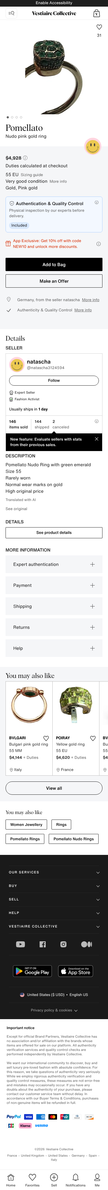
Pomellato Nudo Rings (73, 839)
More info (58, 181)
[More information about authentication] (96, 202)
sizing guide (32, 174)
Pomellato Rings (25, 839)
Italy (54, 1160)
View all (54, 788)
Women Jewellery (26, 825)
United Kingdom (32, 1156)
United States (58, 1156)
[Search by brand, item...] (11, 13)
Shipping (22, 606)
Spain (93, 1156)
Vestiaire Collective (33, 926)
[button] (97, 13)
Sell (14, 899)
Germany (78, 1156)
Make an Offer (54, 281)
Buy (13, 886)
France (12, 1156)
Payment (22, 585)
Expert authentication (36, 564)
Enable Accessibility (54, 3)
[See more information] (98, 244)
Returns (21, 627)
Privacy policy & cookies (51, 1010)
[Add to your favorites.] (46, 738)
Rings (61, 825)
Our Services (24, 872)
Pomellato (24, 128)
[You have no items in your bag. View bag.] (97, 13)
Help (18, 648)
